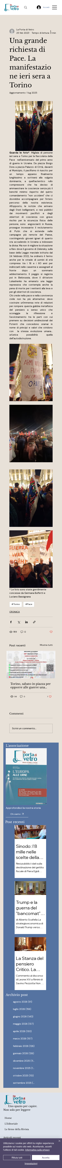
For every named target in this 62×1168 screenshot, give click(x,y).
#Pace (28, 604)
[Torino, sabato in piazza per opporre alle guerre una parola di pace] (31, 664)
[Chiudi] (57, 1143)
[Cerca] (25, 7)
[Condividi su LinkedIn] (26, 622)
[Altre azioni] (51, 31)
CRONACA (14, 611)
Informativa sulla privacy (37, 1149)
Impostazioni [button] (31, 1163)
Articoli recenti (12, 1137)
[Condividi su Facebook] (10, 622)
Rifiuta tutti (17, 1157)
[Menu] (55, 7)
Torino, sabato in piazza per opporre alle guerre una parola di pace (30, 685)
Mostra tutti (46, 645)
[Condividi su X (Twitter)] (18, 622)
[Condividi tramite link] (34, 622)
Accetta (45, 1157)
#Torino (15, 604)
